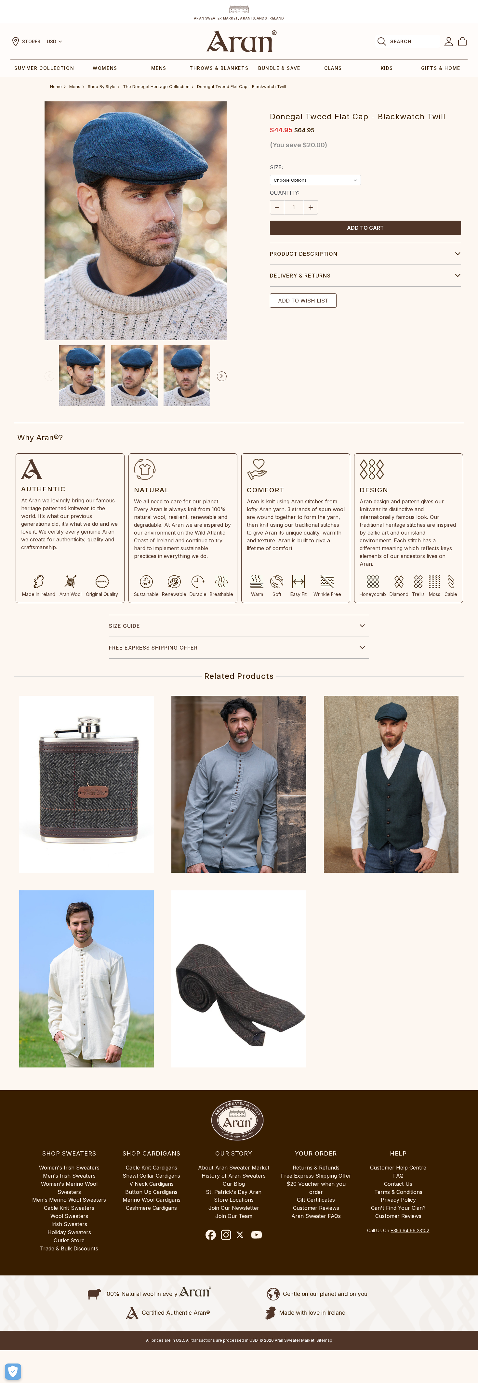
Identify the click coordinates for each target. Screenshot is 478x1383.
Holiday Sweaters (69, 1232)
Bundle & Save (279, 68)
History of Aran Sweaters (234, 1175)
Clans (333, 68)
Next (222, 376)
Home (56, 86)
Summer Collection (44, 68)
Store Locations (234, 1199)
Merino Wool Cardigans (151, 1199)
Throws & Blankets (219, 68)
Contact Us (398, 1184)
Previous (49, 376)
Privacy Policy (398, 1199)
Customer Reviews (316, 1208)
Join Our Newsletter (233, 1208)
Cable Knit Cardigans (151, 1167)
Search (400, 41)
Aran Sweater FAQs (316, 1216)
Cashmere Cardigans (151, 1208)
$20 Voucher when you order (316, 1188)
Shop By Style (101, 86)
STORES (31, 41)
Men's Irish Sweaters (69, 1175)
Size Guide (124, 626)
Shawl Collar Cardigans (151, 1175)
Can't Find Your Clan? (398, 1208)
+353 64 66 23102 (410, 1230)
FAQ (398, 1175)
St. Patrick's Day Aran (233, 1192)
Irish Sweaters (69, 1224)
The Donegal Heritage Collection (156, 86)
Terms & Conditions (398, 1192)
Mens (158, 68)
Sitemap (324, 1340)
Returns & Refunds (316, 1167)
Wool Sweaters (69, 1216)
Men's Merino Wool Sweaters (69, 1199)
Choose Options (86, 784)
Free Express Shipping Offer (153, 647)
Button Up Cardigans (151, 1192)
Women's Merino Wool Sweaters (69, 1188)
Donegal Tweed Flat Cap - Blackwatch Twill (241, 86)
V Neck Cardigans (151, 1184)
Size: (276, 167)
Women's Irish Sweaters (69, 1167)
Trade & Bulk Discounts (69, 1248)
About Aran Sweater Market (234, 1167)
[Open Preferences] (13, 1372)
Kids (387, 68)
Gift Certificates (316, 1199)
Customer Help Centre (398, 1167)
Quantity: (284, 192)
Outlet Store (69, 1240)
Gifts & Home (440, 68)
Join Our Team (233, 1216)
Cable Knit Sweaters (69, 1208)
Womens (105, 68)
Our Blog (234, 1184)
